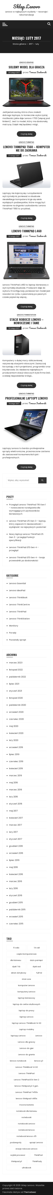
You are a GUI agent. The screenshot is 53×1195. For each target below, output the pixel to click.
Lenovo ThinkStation (26, 315)
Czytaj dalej (26, 134)
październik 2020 (17, 705)
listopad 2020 (16, 697)
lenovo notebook (18, 1060)
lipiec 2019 (14, 754)
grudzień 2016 (16, 846)
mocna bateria (26, 1104)
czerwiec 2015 (16, 923)
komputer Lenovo (26, 985)
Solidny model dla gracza (27, 67)
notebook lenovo (26, 1130)
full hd (39, 972)
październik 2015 (17, 909)
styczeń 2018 (15, 803)
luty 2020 (13, 740)
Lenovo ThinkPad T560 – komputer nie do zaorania (26, 148)
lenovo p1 (38, 1060)
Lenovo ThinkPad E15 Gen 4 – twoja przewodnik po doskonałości (27, 559)
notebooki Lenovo (26, 1123)
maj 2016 (13, 867)
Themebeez (30, 1192)
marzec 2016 (15, 881)
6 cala (16, 947)
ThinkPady (37, 1161)
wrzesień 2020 (16, 712)
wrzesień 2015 (16, 916)
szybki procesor (17, 1155)
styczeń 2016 (15, 895)
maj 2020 (13, 726)
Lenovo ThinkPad (26, 142)
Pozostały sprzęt (17, 639)
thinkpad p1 (16, 1161)
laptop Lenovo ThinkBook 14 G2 (26, 1023)
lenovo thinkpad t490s (26, 1098)
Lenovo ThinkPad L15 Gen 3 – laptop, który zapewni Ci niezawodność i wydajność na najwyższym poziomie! (27, 524)
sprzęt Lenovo (36, 1142)
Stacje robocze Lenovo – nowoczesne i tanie (26, 321)
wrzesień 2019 (16, 747)
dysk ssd (37, 966)
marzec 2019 (15, 775)
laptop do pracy (26, 1010)
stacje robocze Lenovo (26, 1148)
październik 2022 (17, 676)
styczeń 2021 (15, 690)
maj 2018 (13, 782)
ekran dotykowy (18, 972)
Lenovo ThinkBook (18, 597)
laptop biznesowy (26, 998)
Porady (12, 632)
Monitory (13, 625)
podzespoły (15, 1142)
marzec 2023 (15, 662)
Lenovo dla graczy (26, 1042)
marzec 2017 (15, 824)
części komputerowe (27, 954)
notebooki (26, 1117)
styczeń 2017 (15, 839)
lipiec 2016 (14, 860)
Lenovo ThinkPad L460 (27, 231)
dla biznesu (15, 960)
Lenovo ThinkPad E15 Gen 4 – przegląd (24, 549)
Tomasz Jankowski (38, 72)
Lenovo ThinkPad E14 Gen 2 (26, 1079)
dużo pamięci (36, 960)
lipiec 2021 (14, 683)
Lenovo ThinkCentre (19, 604)
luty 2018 (13, 796)
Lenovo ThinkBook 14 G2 (26, 1067)
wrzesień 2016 (16, 853)
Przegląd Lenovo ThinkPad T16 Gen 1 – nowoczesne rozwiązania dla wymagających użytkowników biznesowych (27, 509)
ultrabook (26, 1167)
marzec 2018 (15, 789)
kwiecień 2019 (16, 768)
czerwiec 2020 (16, 719)
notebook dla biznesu (26, 1111)
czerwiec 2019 (16, 761)
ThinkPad (38, 1155)
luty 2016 (13, 888)
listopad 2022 (16, 669)
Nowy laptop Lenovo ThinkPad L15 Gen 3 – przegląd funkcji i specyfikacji (26, 537)
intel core (26, 979)
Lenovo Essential (17, 583)
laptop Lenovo (26, 1016)
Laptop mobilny (26, 1029)
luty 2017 (13, 831)
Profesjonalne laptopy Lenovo (26, 398)
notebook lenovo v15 (26, 1136)
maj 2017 (13, 810)
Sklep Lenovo (26, 6)
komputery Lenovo (26, 991)
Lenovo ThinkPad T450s (26, 1092)
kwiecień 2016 (16, 874)
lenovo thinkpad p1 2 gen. (26, 1086)
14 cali (37, 947)
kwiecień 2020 (16, 733)
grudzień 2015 (16, 902)
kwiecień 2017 (16, 817)
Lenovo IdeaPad (26, 62)
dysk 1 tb (16, 966)
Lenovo (38, 1035)
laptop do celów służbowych (26, 1004)
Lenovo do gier (27, 1048)
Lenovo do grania (26, 1054)
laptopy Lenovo (18, 1035)
